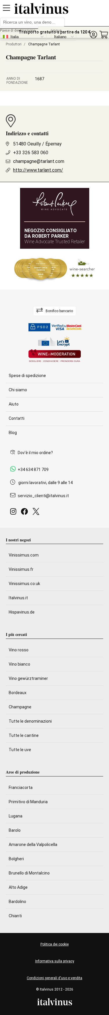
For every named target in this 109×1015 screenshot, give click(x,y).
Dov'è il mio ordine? (35, 452)
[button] (93, 35)
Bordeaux (17, 692)
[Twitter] (37, 513)
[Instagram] (14, 513)
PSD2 (42, 327)
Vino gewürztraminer (28, 678)
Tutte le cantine (24, 735)
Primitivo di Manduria (28, 801)
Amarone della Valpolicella (33, 844)
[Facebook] (25, 513)
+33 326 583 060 (30, 152)
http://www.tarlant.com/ (38, 170)
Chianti (15, 915)
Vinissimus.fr (21, 569)
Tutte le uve (20, 749)
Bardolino (17, 901)
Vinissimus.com (24, 555)
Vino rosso (18, 650)
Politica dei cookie (54, 944)
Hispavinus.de (22, 612)
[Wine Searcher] (54, 269)
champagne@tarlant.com (38, 161)
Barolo (15, 830)
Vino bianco (19, 664)
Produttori (14, 44)
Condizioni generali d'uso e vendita (54, 978)
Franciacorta (21, 787)
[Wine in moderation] (54, 356)
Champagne (20, 707)
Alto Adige (18, 887)
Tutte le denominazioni (30, 721)
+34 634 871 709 (33, 469)
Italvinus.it (18, 598)
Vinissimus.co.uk (24, 583)
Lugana (15, 816)
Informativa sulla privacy (54, 961)
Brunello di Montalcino (29, 873)
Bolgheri (16, 858)
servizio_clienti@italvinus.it (43, 495)
